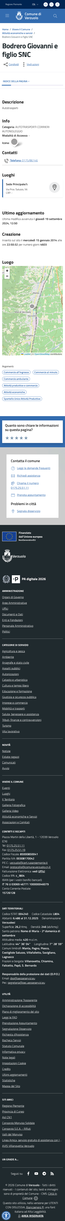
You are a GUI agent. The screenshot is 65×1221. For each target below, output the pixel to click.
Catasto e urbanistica (14, 680)
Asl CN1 (7, 1117)
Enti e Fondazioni (12, 620)
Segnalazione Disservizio (16, 1029)
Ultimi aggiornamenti (14, 1074)
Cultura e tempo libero (15, 685)
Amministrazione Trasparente (19, 1000)
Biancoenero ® (35, 1207)
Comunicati (9, 762)
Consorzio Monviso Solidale (18, 1123)
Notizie (6, 751)
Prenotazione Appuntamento (19, 1023)
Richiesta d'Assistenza (15, 1034)
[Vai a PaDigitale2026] (24, 578)
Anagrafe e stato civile (15, 662)
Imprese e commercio (15, 703)
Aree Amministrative (14, 603)
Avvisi (5, 768)
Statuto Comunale (13, 1046)
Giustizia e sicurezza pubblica (19, 697)
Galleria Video (10, 811)
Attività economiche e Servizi (19, 816)
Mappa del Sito (11, 1086)
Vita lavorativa (11, 731)
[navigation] (7, 15)
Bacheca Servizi (11, 1040)
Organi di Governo (13, 597)
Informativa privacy (13, 1052)
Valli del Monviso (12, 1134)
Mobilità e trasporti (13, 708)
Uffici (5, 608)
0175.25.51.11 (16, 845)
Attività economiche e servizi (17, 33)
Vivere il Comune (21, 29)
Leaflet (27, 353)
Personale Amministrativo (17, 626)
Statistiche (8, 1080)
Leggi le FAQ (9, 1017)
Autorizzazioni (10, 674)
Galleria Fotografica (13, 805)
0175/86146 (30, 160)
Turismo (6, 725)
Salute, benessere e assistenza (20, 714)
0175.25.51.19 (16, 850)
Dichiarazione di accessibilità (19, 1006)
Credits (6, 1069)
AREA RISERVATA (32, 1216)
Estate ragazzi (10, 757)
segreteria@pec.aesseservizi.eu (26, 982)
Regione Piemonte (13, 4)
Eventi (6, 788)
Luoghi (6, 793)
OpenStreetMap (42, 353)
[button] (34, 307)
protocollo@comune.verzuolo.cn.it (30, 867)
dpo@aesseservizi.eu (22, 978)
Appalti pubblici (11, 668)
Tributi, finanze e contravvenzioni (21, 720)
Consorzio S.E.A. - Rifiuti (16, 1128)
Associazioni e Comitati (16, 822)
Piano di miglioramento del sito (20, 1011)
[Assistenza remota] (35, 1198)
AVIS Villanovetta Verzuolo (18, 1146)
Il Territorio (8, 799)
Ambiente (8, 657)
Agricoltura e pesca (13, 651)
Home (5, 29)
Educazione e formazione (17, 691)
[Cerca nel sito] (55, 16)
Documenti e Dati (12, 614)
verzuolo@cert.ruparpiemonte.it (29, 863)
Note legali (8, 1057)
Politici (6, 631)
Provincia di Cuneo (13, 1111)
